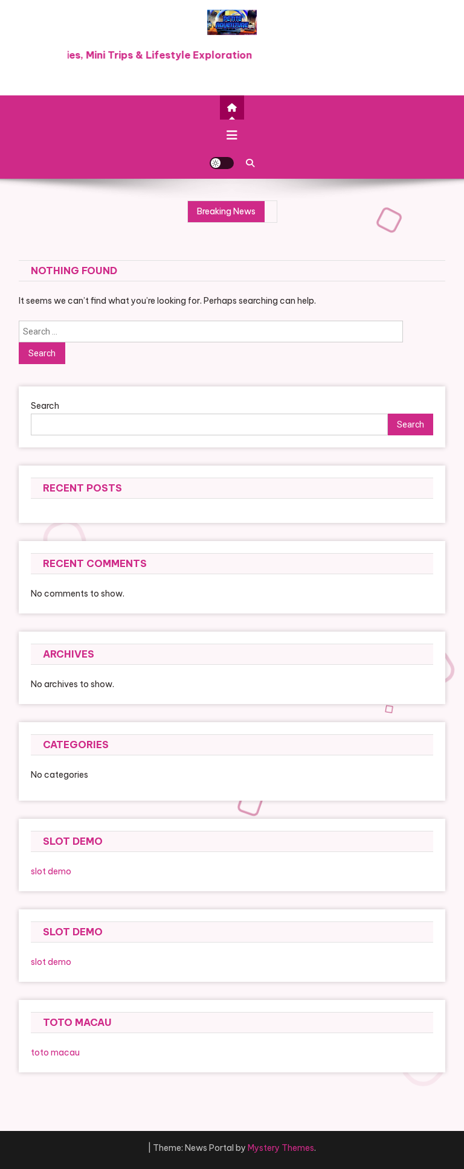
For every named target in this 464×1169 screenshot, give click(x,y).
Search (45, 405)
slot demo (51, 871)
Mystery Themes (281, 1147)
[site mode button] (222, 163)
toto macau (55, 1052)
